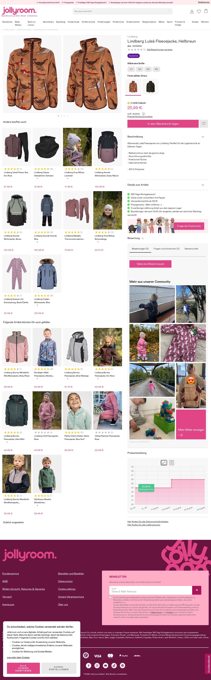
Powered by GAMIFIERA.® (139, 442)
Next (118, 74)
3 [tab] (64, 116)
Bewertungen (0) (140, 248)
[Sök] (169, 11)
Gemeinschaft (191, 248)
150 (148, 69)
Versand (7, 596)
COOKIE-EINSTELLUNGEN (59, 668)
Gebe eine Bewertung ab (150, 264)
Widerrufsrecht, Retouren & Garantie (23, 589)
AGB (5, 581)
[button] (199, 11)
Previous (5, 74)
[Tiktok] (114, 665)
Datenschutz (65, 581)
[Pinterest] (122, 665)
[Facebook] (88, 665)
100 (131, 69)
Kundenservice (203, 2)
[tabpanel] (32, 74)
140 (139, 69)
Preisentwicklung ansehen (140, 116)
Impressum (8, 604)
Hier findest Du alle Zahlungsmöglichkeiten (147, 521)
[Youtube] (105, 665)
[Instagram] (97, 665)
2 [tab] (61, 116)
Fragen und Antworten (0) (167, 248)
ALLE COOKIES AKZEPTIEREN (23, 668)
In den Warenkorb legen (163, 124)
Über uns (63, 604)
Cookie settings (67, 589)
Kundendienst (209, 664)
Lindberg (132, 36)
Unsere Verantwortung (71, 596)
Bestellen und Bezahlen (71, 573)
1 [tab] (58, 116)
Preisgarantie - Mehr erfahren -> (146, 204)
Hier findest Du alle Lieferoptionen (143, 524)
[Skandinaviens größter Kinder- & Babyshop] (19, 10)
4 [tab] (67, 116)
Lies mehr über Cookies (18, 657)
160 (156, 69)
